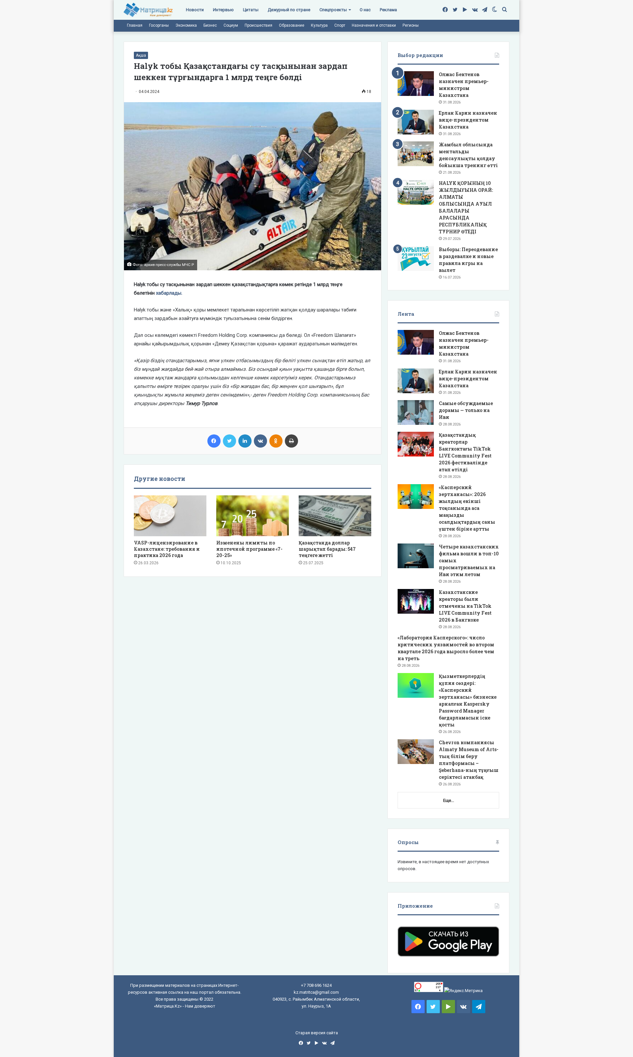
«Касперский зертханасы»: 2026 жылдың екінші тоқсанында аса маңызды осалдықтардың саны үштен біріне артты (467, 508)
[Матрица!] (148, 10)
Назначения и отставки (374, 25)
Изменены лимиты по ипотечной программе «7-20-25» (249, 549)
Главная (134, 25)
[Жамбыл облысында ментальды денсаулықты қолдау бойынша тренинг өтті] (416, 153)
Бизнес (210, 25)
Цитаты (250, 9)
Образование (291, 25)
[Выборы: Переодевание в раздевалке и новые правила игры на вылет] (416, 258)
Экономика (186, 25)
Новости (195, 9)
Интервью (223, 9)
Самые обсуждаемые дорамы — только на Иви (466, 410)
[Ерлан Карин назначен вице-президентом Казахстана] (416, 122)
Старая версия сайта (316, 1032)
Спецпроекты (333, 9)
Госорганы (159, 25)
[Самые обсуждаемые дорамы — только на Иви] (416, 412)
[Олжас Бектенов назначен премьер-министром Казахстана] (416, 83)
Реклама (388, 9)
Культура (319, 25)
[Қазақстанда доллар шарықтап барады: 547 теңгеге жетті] (335, 515)
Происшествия (258, 25)
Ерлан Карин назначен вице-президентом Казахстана (468, 120)
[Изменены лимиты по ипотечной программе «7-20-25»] (252, 515)
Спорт (339, 25)
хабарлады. (169, 293)
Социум (231, 25)
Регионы (411, 25)
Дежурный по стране (289, 9)
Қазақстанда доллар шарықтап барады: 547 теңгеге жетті (327, 549)
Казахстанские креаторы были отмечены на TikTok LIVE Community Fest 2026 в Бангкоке (465, 606)
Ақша (141, 55)
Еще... (448, 800)
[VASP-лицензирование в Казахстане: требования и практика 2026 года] (170, 515)
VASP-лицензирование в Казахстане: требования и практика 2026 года (167, 549)
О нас (365, 9)
